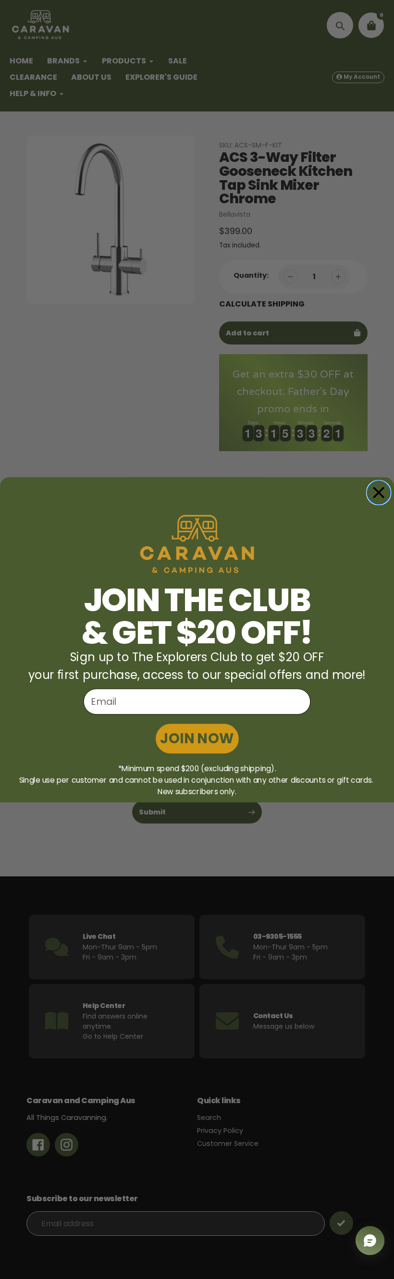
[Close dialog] (378, 492)
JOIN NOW (197, 738)
